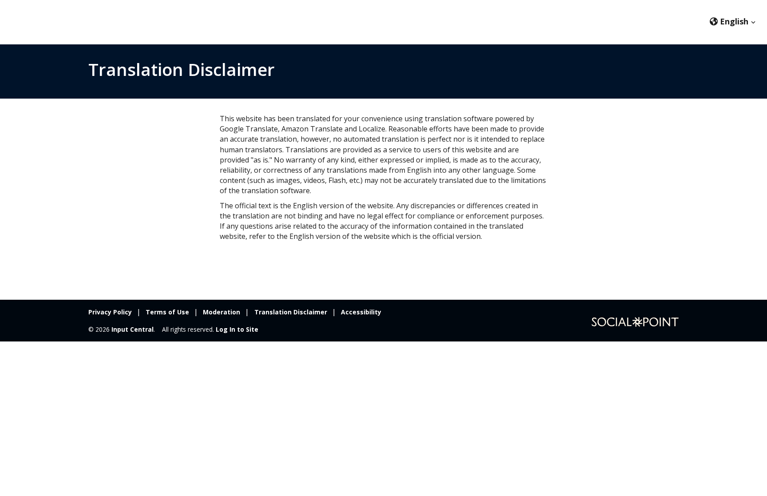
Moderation (221, 312)
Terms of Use (167, 312)
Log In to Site (237, 329)
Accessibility (361, 312)
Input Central (132, 329)
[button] (733, 21)
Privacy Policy (110, 312)
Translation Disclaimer (290, 312)
